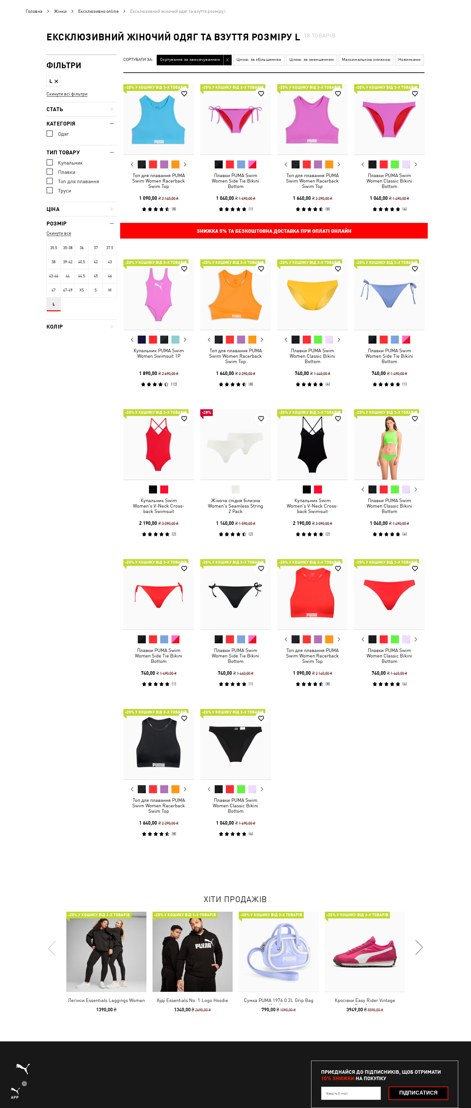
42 (96, 262)
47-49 (67, 290)
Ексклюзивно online (98, 11)
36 (82, 248)
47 (53, 290)
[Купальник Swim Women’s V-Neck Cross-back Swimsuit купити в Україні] (158, 444)
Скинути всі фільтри (66, 93)
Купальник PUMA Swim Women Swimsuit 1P (159, 353)
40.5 (81, 262)
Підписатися (418, 1093)
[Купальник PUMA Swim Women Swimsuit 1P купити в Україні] (158, 294)
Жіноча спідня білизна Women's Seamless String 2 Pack (235, 506)
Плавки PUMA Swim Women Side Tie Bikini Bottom (235, 181)
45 (96, 276)
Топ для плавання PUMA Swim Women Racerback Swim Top (158, 181)
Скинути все (58, 233)
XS (81, 290)
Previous (132, 164)
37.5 (109, 248)
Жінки (60, 11)
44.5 (81, 276)
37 (96, 248)
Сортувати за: (138, 60)
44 (68, 276)
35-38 (67, 248)
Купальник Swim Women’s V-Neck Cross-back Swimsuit (158, 506)
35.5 (53, 248)
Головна (34, 11)
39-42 (67, 262)
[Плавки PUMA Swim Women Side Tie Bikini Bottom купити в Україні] (235, 119)
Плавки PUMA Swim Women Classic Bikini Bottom (389, 181)
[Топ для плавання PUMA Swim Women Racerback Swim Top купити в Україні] (158, 119)
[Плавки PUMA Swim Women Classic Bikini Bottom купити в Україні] (389, 119)
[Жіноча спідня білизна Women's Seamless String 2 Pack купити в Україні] (235, 444)
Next (185, 164)
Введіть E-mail (337, 1093)
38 (53, 262)
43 (110, 262)
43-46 (53, 276)
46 (110, 276)
